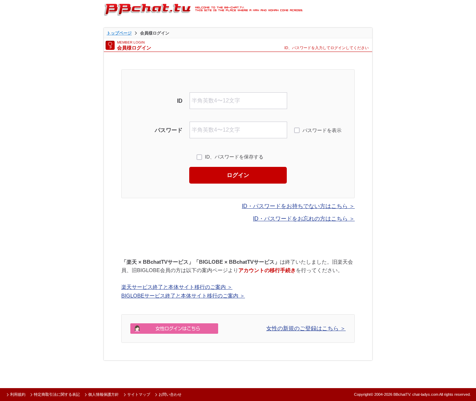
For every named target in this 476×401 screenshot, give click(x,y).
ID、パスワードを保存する (234, 157)
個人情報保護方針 (103, 394)
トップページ (119, 33)
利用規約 (17, 394)
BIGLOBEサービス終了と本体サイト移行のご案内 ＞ (183, 296)
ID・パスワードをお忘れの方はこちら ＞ (304, 219)
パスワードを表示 (321, 130)
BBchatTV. (402, 394)
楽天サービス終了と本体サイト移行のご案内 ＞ (176, 287)
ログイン (238, 175)
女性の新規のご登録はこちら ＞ (306, 328)
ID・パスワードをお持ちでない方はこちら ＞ (298, 206)
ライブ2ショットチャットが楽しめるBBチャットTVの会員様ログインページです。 (203, 8)
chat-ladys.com (425, 394)
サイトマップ (138, 394)
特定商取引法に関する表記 (57, 394)
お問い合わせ (170, 394)
